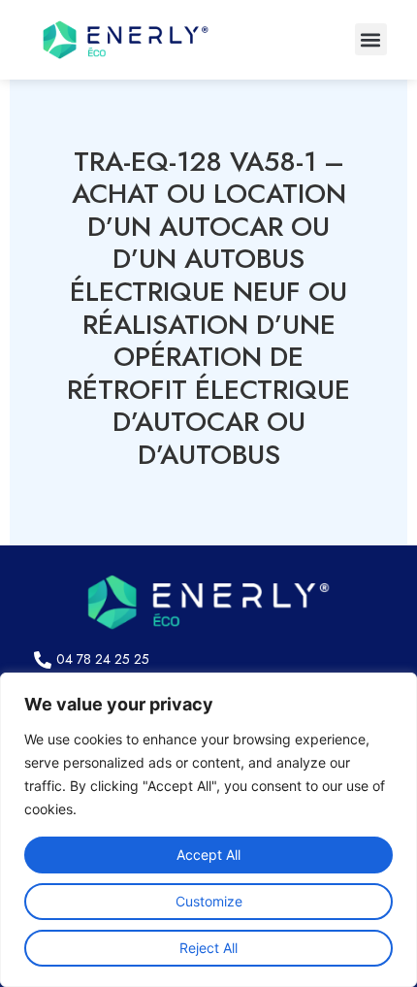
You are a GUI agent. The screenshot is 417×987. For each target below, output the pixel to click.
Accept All (208, 854)
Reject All (208, 947)
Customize (209, 901)
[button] (371, 39)
